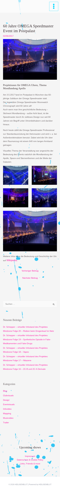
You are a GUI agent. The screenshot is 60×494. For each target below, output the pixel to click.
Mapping (7, 413)
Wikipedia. (12, 260)
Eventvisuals (9, 404)
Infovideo (7, 409)
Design (6, 400)
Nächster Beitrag (30, 278)
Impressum (30, 456)
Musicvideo (8, 418)
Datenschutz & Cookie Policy (30, 460)
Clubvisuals (8, 395)
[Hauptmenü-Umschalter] (53, 6)
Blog (5, 391)
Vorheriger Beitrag (30, 271)
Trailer (6, 422)
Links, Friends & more (30, 464)
